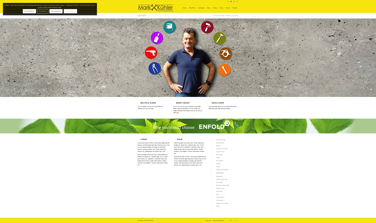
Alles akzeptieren (29, 11)
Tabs (217, 194)
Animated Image (221, 140)
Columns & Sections (222, 149)
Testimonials (219, 200)
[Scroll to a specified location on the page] (151, 52)
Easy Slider (219, 154)
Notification (219, 176)
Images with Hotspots (222, 169)
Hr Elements (219, 160)
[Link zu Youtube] (231, 1)
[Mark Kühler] (156, 8)
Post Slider (219, 182)
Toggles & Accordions (222, 203)
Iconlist (218, 166)
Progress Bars (220, 188)
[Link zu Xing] (234, 1)
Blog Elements (220, 143)
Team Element (220, 197)
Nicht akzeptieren (70, 11)
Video (217, 206)
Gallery (218, 157)
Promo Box (219, 191)
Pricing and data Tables (223, 185)
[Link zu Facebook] (228, 1)
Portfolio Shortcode (221, 179)
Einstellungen (43, 11)
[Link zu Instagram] (236, 1)
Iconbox (218, 163)
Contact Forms (220, 151)
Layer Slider (142, 15)
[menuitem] (185, 8)
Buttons (218, 145)
